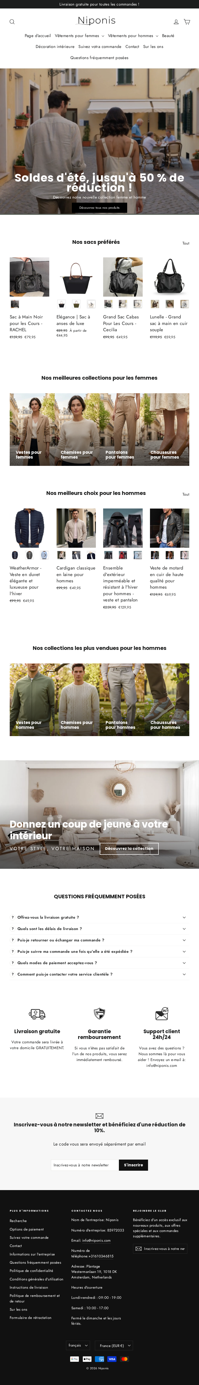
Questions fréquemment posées (99, 58)
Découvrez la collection (129, 848)
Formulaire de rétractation (30, 1317)
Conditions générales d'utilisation (37, 1279)
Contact (132, 46)
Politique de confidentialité (31, 1270)
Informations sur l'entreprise (32, 1254)
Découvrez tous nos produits (99, 207)
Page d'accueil (38, 35)
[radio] (15, 304)
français (75, 1345)
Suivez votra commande (99, 46)
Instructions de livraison (29, 1287)
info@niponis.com (96, 1240)
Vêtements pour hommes (131, 35)
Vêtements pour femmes (77, 35)
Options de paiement (27, 1229)
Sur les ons (153, 46)
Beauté (168, 35)
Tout (185, 243)
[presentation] (91, 304)
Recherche (18, 1220)
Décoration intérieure (55, 46)
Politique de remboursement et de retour (35, 1298)
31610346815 (102, 1256)
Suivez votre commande (29, 1237)
